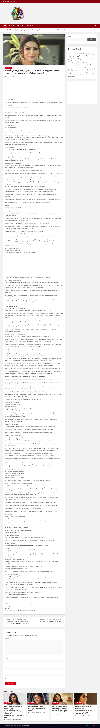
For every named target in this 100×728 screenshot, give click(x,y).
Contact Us (20, 25)
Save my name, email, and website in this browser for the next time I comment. (26, 679)
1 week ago (8, 719)
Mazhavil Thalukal (17, 719)
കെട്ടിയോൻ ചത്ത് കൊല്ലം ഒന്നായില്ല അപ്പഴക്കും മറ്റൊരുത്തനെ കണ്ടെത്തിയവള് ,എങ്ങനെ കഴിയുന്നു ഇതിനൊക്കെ (81, 74)
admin (15, 76)
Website (7, 672)
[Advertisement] (34, 88)
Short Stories (8, 68)
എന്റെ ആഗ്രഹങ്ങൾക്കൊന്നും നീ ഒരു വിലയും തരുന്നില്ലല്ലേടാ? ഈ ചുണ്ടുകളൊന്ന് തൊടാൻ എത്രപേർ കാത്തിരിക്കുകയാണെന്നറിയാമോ (81, 55)
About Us (11, 25)
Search (70, 36)
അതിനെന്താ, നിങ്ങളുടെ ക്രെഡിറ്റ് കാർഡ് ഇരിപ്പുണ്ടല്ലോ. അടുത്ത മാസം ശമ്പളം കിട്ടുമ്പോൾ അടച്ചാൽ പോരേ (81, 68)
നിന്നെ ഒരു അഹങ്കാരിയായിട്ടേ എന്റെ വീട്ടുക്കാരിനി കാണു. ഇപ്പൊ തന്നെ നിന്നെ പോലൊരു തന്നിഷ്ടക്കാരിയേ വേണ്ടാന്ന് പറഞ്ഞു (19, 621)
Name (7, 658)
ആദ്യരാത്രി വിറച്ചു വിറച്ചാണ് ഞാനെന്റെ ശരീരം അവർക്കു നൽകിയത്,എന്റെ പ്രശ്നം (50, 620)
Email (6, 665)
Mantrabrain (27, 725)
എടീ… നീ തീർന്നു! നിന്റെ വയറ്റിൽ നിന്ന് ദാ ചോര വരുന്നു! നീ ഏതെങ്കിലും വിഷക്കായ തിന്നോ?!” (59, 709)
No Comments (23, 76)
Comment (8, 638)
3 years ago (9, 76)
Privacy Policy (29, 25)
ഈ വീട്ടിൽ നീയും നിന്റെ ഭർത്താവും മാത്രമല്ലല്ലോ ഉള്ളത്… (37, 708)
